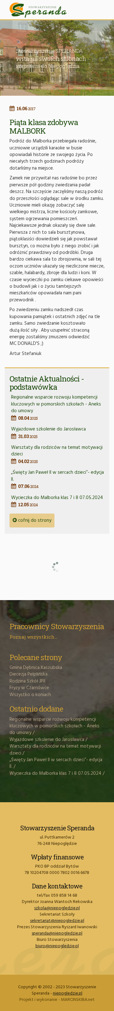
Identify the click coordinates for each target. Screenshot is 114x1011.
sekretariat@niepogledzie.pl (57, 920)
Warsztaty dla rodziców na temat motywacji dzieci (55, 750)
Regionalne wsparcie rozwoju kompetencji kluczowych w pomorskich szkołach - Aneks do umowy (56, 407)
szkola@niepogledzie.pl (57, 908)
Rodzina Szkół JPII (27, 681)
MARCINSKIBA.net (78, 999)
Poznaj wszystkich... (33, 637)
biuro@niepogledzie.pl (57, 946)
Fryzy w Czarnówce (29, 688)
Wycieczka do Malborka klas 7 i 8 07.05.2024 (57, 501)
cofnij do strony (34, 520)
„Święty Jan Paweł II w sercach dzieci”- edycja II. (56, 763)
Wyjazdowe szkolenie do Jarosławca (48, 432)
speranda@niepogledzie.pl (57, 933)
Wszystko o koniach (30, 695)
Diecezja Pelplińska (29, 674)
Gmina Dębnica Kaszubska (36, 667)
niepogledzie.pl (67, 993)
